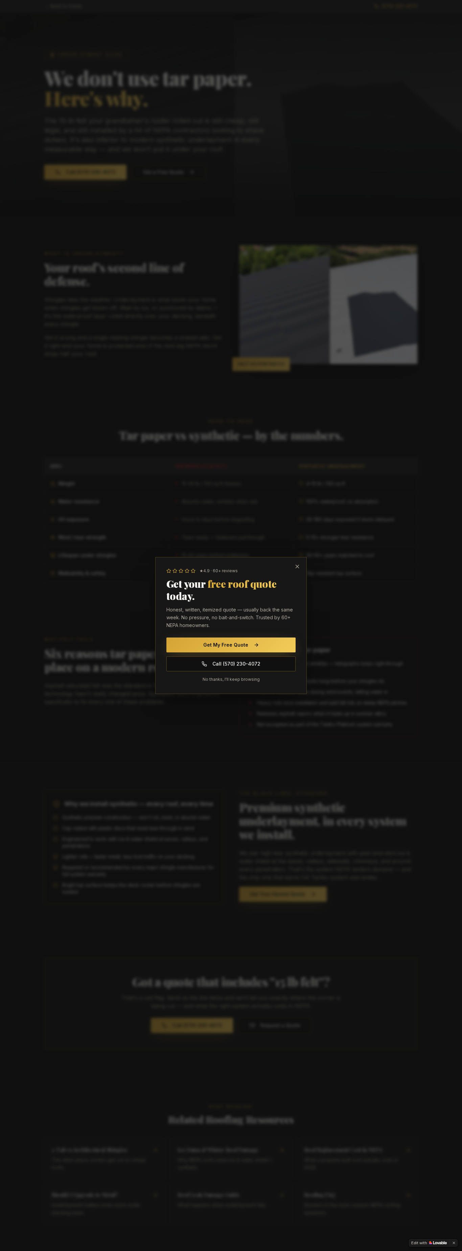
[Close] (297, 566)
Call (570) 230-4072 (236, 664)
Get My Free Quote (225, 645)
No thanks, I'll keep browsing (231, 679)
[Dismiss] (454, 1243)
